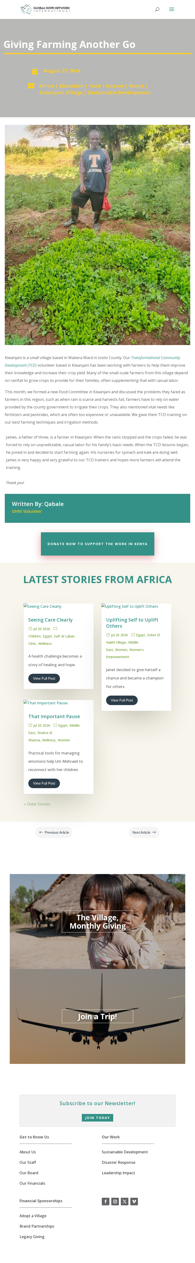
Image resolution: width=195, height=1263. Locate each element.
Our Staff (28, 1162)
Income (115, 86)
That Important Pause (54, 716)
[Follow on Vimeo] (134, 1201)
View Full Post (44, 678)
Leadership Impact (118, 1172)
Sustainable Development (119, 92)
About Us (28, 1152)
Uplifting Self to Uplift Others (132, 623)
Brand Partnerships (37, 1226)
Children (34, 636)
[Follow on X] (124, 1201)
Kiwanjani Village (61, 92)
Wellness (45, 643)
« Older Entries (37, 804)
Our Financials (32, 1183)
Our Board (29, 1172)
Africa (46, 86)
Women (64, 740)
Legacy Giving (32, 1236)
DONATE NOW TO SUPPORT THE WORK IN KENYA (98, 544)
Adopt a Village (33, 1215)
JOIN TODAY (97, 1117)
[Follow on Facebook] (105, 1201)
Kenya (136, 86)
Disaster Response (118, 1162)
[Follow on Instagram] (115, 1201)
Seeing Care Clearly (50, 620)
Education (71, 86)
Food (95, 86)
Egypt (47, 636)
